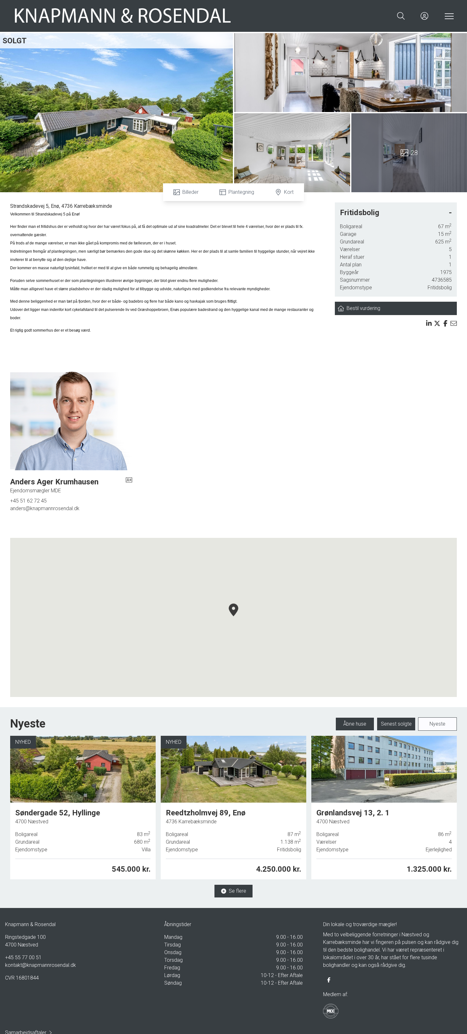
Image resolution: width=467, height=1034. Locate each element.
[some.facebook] (329, 980)
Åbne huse (354, 724)
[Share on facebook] (445, 323)
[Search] (401, 16)
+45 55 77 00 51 (23, 957)
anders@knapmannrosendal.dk (44, 508)
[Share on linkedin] (429, 323)
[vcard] (129, 486)
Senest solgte (396, 724)
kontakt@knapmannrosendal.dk (40, 965)
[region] (233, 617)
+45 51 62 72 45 (28, 501)
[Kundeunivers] (424, 16)
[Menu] (448, 16)
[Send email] (453, 323)
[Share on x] (437, 323)
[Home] (123, 16)
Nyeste (437, 724)
